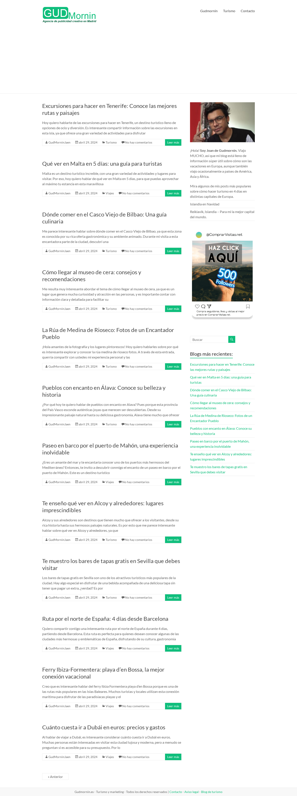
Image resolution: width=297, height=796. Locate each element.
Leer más (173, 142)
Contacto (248, 11)
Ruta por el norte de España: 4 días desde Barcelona (105, 618)
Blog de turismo (211, 792)
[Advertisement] (148, 60)
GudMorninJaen (59, 142)
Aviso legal (191, 792)
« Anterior (55, 777)
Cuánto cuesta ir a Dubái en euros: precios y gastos (103, 727)
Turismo (229, 11)
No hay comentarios (138, 142)
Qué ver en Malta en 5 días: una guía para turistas (102, 163)
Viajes (110, 193)
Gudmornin (209, 11)
